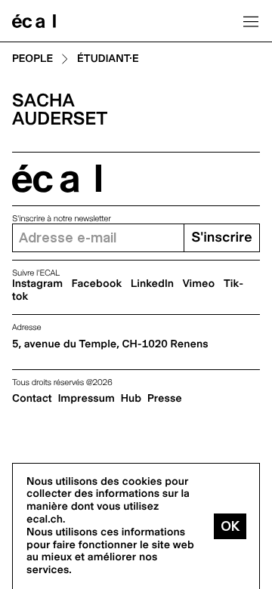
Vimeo (199, 284)
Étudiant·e (108, 59)
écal (56, 179)
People (32, 59)
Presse (164, 399)
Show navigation (251, 21)
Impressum (86, 399)
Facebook (97, 284)
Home (34, 21)
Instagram (37, 284)
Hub (131, 399)
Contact (32, 399)
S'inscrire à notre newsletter (61, 219)
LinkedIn (152, 284)
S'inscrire (221, 237)
